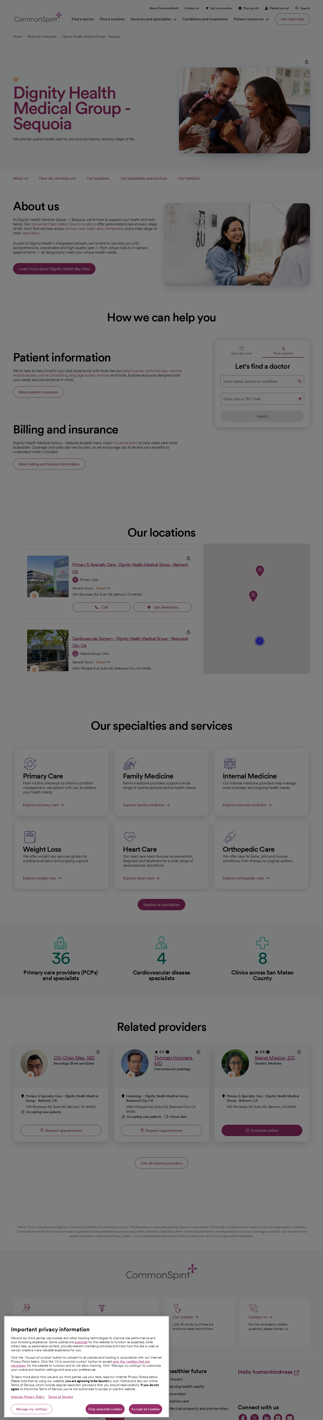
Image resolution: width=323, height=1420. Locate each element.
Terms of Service (60, 1397)
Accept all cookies (145, 1409)
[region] (86, 1367)
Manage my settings (31, 1409)
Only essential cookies (105, 1409)
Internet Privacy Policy (28, 1397)
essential (80, 1342)
